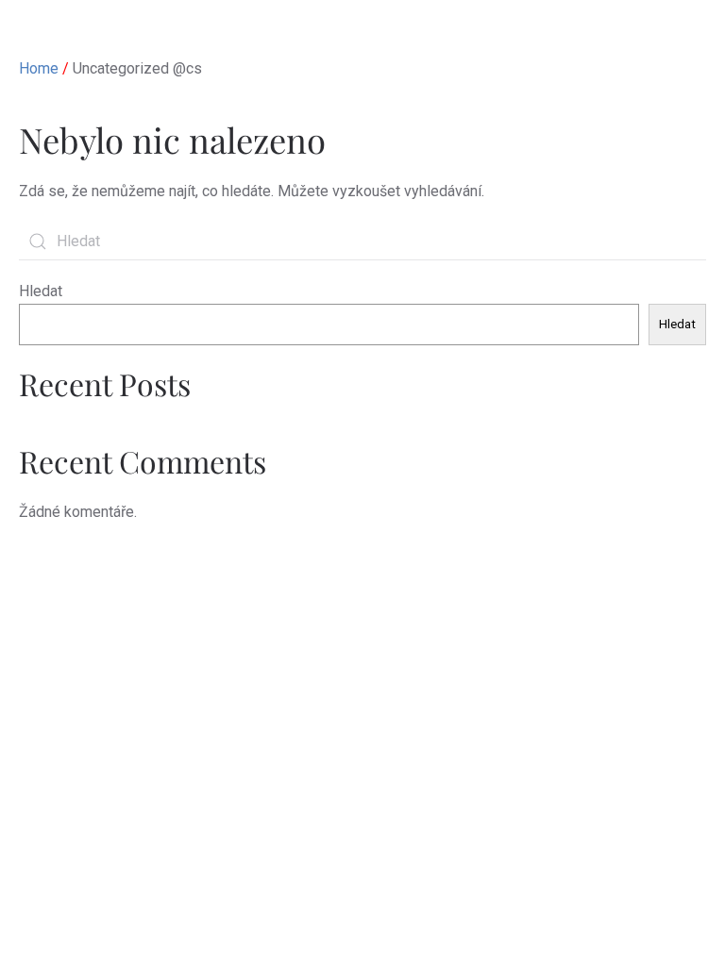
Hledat (40, 291)
